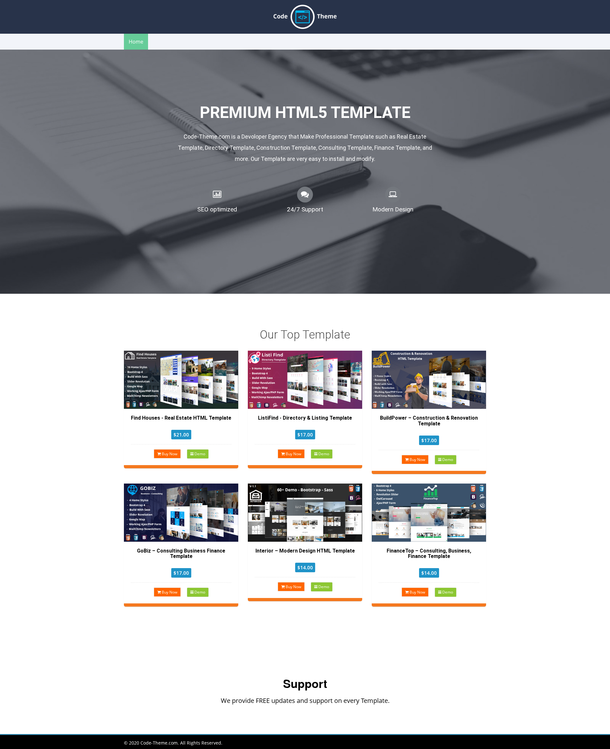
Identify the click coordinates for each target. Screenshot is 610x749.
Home (136, 41)
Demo (199, 454)
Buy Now (169, 454)
